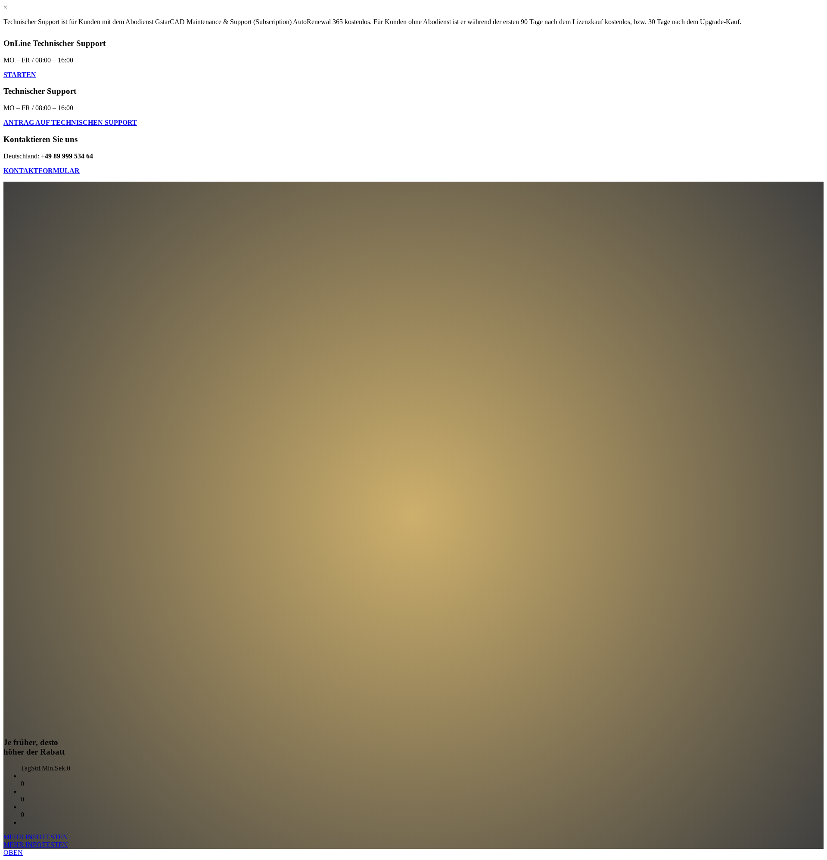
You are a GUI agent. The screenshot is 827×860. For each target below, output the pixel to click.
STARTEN (19, 74)
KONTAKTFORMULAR (41, 170)
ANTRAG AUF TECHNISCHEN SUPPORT (70, 122)
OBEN (13, 852)
